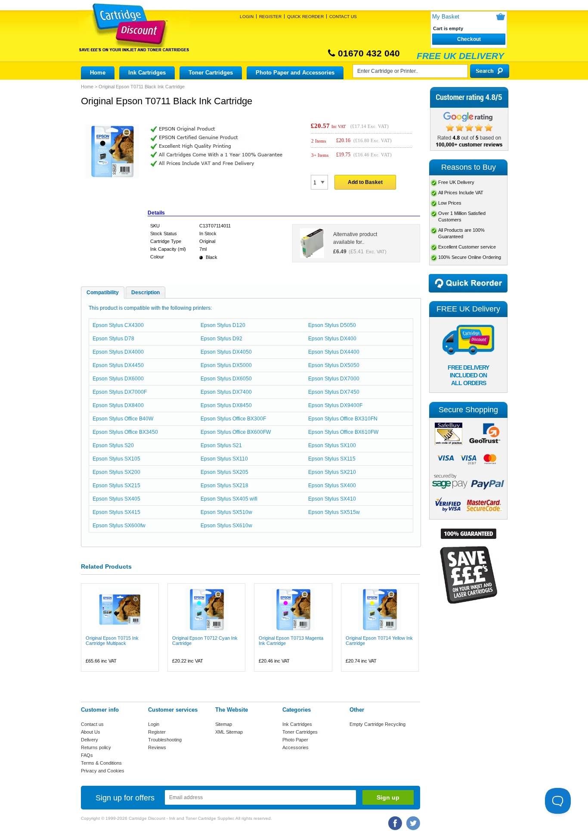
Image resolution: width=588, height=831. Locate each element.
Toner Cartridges (211, 72)
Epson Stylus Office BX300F (233, 419)
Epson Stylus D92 (221, 339)
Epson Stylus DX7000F (120, 392)
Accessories (295, 747)
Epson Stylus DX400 (332, 339)
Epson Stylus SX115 (332, 459)
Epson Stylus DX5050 (333, 365)
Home (97, 72)
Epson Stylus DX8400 (118, 405)
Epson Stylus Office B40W (123, 419)
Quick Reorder (305, 16)
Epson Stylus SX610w (226, 526)
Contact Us (343, 16)
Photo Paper (295, 739)
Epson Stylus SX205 (224, 472)
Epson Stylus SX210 (332, 472)
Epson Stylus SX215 (116, 485)
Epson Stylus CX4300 (118, 325)
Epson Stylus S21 (221, 445)
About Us (90, 732)
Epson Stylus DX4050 (226, 352)
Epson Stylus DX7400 (226, 392)
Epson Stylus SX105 (116, 459)
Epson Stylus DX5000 (226, 365)
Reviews (157, 747)
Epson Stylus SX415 (116, 512)
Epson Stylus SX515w (334, 512)
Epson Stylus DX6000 (118, 379)
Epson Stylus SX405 (116, 499)
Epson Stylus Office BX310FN (343, 419)
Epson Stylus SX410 (332, 499)
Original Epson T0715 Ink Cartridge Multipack (112, 640)
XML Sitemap (229, 732)
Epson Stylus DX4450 (118, 365)
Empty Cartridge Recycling (377, 724)
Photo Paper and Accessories (295, 72)
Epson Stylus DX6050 (226, 379)
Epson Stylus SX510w (226, 512)
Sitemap (223, 724)
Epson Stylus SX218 (224, 485)
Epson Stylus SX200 (116, 472)
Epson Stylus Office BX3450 (125, 432)
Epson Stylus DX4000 (118, 352)
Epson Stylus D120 (223, 325)
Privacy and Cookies (102, 770)
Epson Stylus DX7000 (333, 379)
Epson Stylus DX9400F (335, 405)
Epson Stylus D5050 (332, 325)
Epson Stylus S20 (113, 445)
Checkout (469, 39)
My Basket (445, 16)
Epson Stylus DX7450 (333, 392)
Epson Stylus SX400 (332, 485)
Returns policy (96, 747)
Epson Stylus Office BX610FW (343, 432)
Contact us (92, 724)
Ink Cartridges (147, 72)
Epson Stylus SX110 (224, 459)
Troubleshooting (165, 739)
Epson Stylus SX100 (332, 445)
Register (270, 16)
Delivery (89, 739)
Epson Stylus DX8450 (226, 405)
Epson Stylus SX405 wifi (229, 499)
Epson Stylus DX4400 (333, 352)
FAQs (87, 755)
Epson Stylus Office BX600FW (236, 432)
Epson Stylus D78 (113, 339)
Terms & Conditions (101, 763)
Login (247, 16)
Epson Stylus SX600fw (119, 526)
